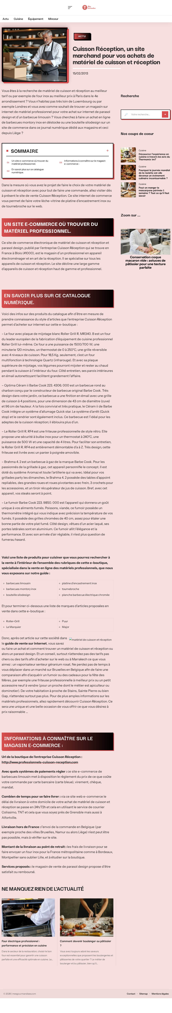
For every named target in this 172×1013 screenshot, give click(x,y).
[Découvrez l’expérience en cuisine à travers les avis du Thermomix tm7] (128, 154)
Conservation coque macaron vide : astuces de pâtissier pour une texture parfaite (145, 262)
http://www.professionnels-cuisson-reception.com (40, 762)
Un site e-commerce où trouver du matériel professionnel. (30, 162)
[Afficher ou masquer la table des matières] (73, 151)
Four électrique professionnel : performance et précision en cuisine (24, 943)
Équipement (10, 934)
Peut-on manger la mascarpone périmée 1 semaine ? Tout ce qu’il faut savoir (154, 191)
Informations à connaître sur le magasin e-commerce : (84, 162)
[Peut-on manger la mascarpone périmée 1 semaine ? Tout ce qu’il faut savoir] (128, 189)
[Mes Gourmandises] (89, 7)
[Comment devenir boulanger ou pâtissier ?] (86, 917)
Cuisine (142, 150)
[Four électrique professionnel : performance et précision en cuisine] (28, 917)
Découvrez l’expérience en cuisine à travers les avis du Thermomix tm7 (154, 156)
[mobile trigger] (71, 7)
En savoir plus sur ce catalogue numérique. (28, 171)
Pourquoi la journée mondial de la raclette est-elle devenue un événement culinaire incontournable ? (154, 174)
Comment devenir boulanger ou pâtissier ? (85, 943)
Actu (82, 36)
